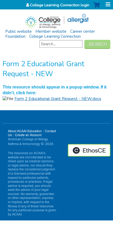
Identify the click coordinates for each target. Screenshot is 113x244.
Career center (82, 31)
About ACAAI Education (25, 131)
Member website (50, 31)
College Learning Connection (55, 36)
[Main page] (56, 19)
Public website (18, 31)
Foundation (15, 36)
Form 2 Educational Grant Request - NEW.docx (57, 99)
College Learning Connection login (59, 5)
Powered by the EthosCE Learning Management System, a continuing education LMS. (89, 150)
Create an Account (28, 134)
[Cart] (96, 7)
